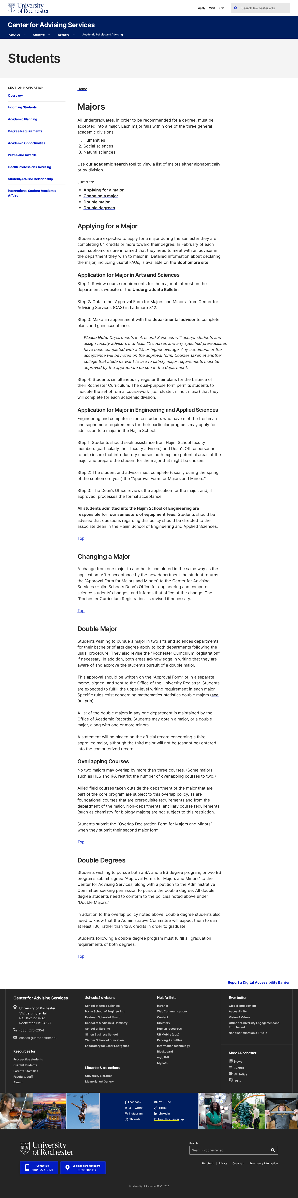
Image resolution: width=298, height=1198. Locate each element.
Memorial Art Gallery (99, 1081)
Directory (163, 1023)
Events (239, 1068)
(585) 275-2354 (31, 1030)
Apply (202, 8)
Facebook (134, 1102)
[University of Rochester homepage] (28, 8)
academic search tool (115, 164)
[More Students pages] (49, 35)
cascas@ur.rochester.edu (38, 1037)
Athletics (240, 1074)
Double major (97, 202)
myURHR (163, 1057)
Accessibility (238, 1011)
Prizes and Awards (22, 155)
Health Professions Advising (29, 167)
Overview (15, 95)
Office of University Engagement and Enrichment (254, 1025)
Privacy (223, 1163)
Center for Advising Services (51, 24)
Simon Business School (101, 1034)
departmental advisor (173, 319)
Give (221, 8)
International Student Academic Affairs (32, 193)
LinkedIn (164, 1113)
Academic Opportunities (26, 143)
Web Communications (172, 1011)
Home (82, 88)
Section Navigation (26, 87)
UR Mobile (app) (168, 1034)
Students (39, 34)
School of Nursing (97, 1029)
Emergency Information (264, 1163)
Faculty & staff (23, 1077)
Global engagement (242, 1006)
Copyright (238, 1163)
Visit (212, 8)
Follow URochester (166, 1119)
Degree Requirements (25, 131)
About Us (14, 34)
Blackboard (165, 1051)
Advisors (63, 34)
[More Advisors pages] (73, 35)
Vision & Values (239, 1017)
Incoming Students (22, 107)
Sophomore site (192, 262)
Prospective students (28, 1059)
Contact (162, 1017)
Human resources (169, 1029)
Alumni (18, 1082)
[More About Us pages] (24, 35)
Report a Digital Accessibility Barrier (259, 982)
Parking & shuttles (169, 1040)
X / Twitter (136, 1108)
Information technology (173, 1046)
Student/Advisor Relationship (30, 179)
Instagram (136, 1113)
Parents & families (25, 1071)
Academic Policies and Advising (102, 34)
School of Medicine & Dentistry (106, 1023)
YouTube (165, 1102)
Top (81, 538)
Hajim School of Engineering (104, 1011)
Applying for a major (104, 190)
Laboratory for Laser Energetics (107, 1046)
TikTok (163, 1108)
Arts (238, 1080)
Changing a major (101, 196)
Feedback (208, 1163)
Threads (134, 1119)
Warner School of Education (104, 1040)
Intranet (162, 1006)
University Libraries (98, 1076)
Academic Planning (22, 119)
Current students (25, 1065)
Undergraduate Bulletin (156, 289)
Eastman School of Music (102, 1017)
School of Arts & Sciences (102, 1006)
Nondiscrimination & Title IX (248, 1033)
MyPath (162, 1063)
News (238, 1061)
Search (193, 1143)
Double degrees (99, 208)
